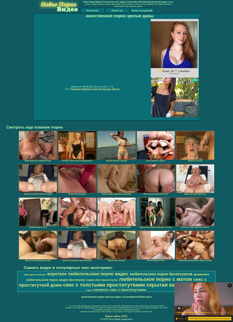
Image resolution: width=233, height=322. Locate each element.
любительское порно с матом (155, 279)
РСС (125, 316)
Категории (92, 10)
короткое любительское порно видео (87, 273)
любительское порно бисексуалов (160, 274)
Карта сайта (112, 316)
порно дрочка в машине (35, 275)
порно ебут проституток (102, 279)
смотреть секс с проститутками (119, 290)
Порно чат (117, 10)
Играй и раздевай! (142, 10)
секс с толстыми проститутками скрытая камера (125, 285)
